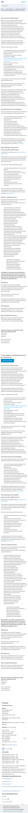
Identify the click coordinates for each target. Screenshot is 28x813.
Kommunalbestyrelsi (6, 778)
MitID (3, 796)
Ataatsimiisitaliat (6, 781)
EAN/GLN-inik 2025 (12, 741)
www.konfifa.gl (20, 143)
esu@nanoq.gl (10, 193)
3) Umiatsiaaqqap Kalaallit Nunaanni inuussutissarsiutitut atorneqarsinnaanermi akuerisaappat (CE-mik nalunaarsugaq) (15, 60)
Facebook (8, 748)
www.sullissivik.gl (6, 801)
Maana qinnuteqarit (7, 360)
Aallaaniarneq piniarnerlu (20, 8)
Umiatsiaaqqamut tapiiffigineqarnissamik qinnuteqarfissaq (13, 10)
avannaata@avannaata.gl (11, 744)
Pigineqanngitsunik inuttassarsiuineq (10, 791)
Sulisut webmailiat (6, 784)
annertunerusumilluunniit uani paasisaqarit (13, 811)
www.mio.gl (4, 799)
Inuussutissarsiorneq (9, 8)
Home (2, 8)
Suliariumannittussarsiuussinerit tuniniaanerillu (13, 786)
